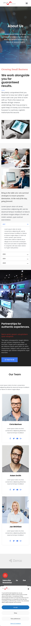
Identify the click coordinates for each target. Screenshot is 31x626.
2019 (4, 258)
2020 (4, 263)
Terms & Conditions (15, 623)
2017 (4, 224)
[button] (28, 589)
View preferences (15, 618)
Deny (15, 613)
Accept (15, 607)
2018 (4, 254)
